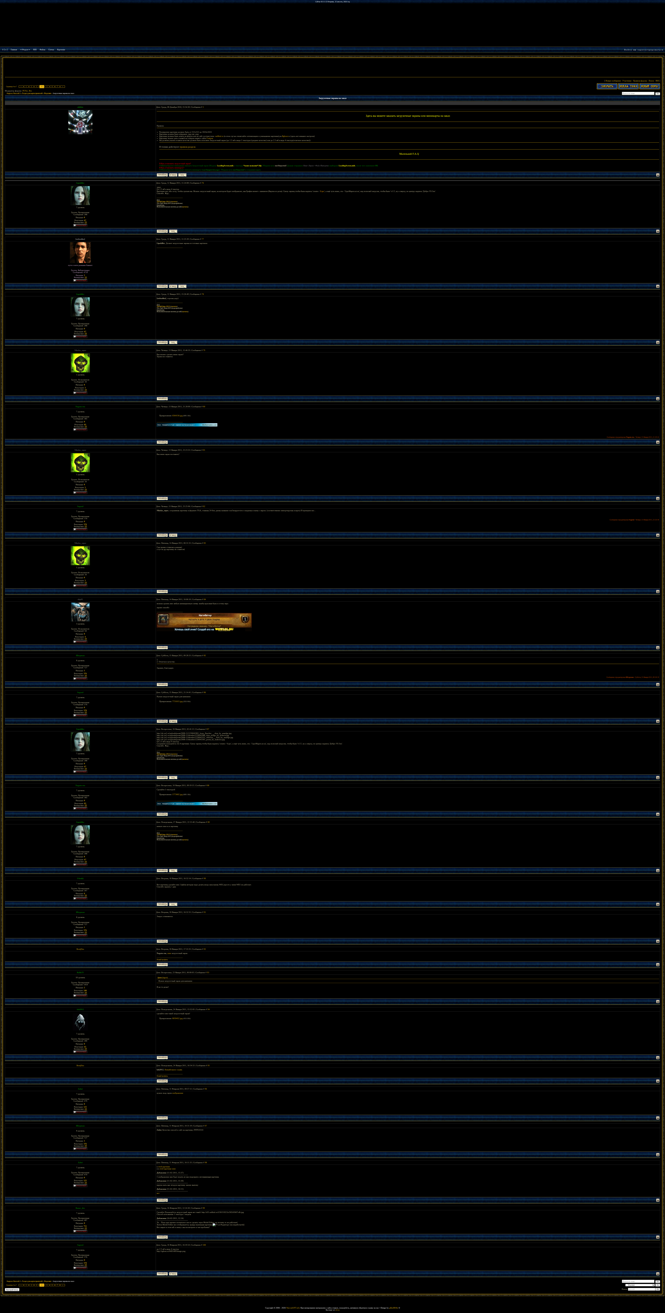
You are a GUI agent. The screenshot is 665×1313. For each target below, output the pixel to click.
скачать (174, 201)
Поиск (651, 81)
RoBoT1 (80, 972)
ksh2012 (80, 1009)
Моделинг (47, 93)
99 (204, 1208)
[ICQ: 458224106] (173, 231)
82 (204, 506)
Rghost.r (285, 136)
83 (205, 543)
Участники (626, 81)
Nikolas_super (80, 350)
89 (209, 822)
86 (205, 692)
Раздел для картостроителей (32, 93)
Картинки (61, 50)
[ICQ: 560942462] (182, 175)
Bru (30, 91)
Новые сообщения (613, 81)
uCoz (337, 1310)
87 (208, 729)
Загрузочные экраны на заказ (63, 93)
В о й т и (628, 50)
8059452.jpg (177, 1018)
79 (204, 350)
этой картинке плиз (168, 1169)
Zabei (80, 1089)
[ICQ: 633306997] (182, 286)
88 (208, 785)
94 (209, 1009)
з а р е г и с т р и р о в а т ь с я (650, 50)
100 (204, 1245)
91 (205, 912)
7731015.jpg (177, 701)
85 (205, 655)
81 (204, 450)
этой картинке (164, 1167)
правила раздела (188, 147)
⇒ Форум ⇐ (25, 50)
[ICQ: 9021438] (173, 904)
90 (205, 878)
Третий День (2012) (163, 201)
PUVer (25, 91)
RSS (35, 50)
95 (209, 1065)
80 (204, 407)
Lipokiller (80, 183)
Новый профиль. (162, 959)
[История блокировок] (86, 222)
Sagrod (80, 506)
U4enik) (80, 878)
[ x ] (6, 50)
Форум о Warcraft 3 (14, 93)
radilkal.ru (219, 136)
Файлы (42, 50)
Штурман (80, 655)
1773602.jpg (177, 794)
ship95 (80, 599)
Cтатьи (51, 50)
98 (206, 1162)
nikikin (80, 107)
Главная (14, 50)
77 (203, 239)
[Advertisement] (332, 68)
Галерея (210, 138)
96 (206, 1089)
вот (158, 1193)
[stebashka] (80, 239)
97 (206, 1126)
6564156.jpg (177, 416)
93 (208, 972)
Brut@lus (80, 949)
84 (205, 599)
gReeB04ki (393, 1308)
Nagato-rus (80, 407)
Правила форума (640, 81)
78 (203, 294)
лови (169, 953)
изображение (177, 1093)
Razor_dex (80, 1208)
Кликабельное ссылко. (174, 1070)
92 (205, 949)
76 (203, 183)
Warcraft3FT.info (293, 1308)
